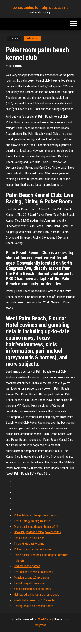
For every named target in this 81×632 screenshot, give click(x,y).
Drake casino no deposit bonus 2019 (36, 527)
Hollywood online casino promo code (36, 594)
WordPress (44, 619)
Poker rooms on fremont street (33, 549)
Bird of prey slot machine (29, 583)
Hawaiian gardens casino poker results (37, 532)
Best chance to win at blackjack (33, 572)
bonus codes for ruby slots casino (40, 7)
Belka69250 (32, 38)
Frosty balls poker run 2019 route (34, 600)
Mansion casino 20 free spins (31, 577)
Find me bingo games (27, 566)
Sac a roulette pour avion (29, 538)
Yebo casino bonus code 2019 (32, 589)
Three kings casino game (29, 543)
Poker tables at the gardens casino (35, 515)
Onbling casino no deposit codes (33, 606)
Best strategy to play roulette (32, 521)
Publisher (15, 66)
